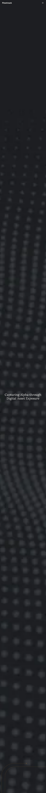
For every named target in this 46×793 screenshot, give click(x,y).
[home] (7, 3)
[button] (42, 2)
